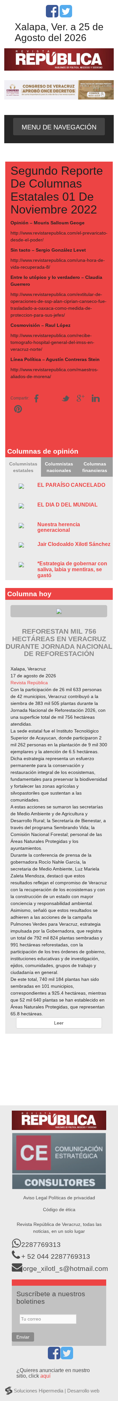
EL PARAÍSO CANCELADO (71, 485)
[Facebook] (52, 14)
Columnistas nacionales (59, 467)
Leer (59, 1023)
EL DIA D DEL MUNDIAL (67, 505)
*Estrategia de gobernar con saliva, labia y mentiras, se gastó (72, 569)
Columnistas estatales (23, 467)
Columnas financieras (94, 467)
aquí (45, 1376)
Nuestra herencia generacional (58, 527)
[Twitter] (66, 14)
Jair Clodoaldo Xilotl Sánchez (73, 544)
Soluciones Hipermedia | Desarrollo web (56, 1390)
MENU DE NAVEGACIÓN (59, 127)
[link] (29, 682)
